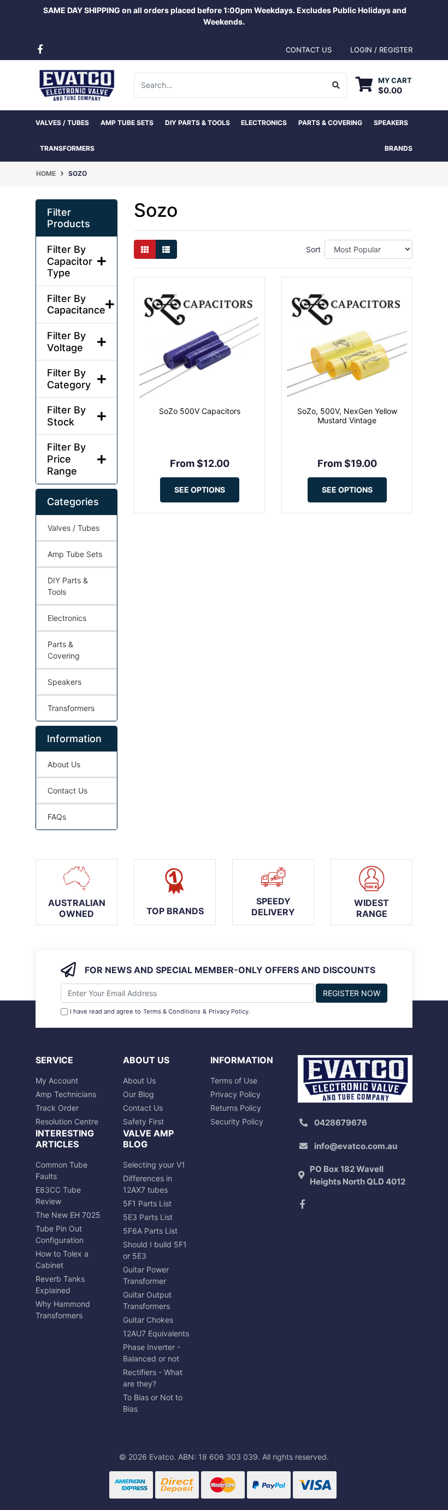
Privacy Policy (229, 1011)
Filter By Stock (66, 416)
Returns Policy (235, 1107)
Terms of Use (233, 1080)
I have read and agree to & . (160, 1011)
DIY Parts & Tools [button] (197, 123)
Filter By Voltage (66, 341)
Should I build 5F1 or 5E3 (155, 1250)
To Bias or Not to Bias (152, 1403)
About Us (64, 764)
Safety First (143, 1121)
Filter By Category (69, 378)
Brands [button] (398, 148)
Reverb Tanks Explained (60, 1284)
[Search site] (336, 85)
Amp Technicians (66, 1094)
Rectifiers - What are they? (152, 1377)
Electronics (67, 618)
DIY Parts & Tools (68, 586)
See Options (199, 489)
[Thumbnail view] (145, 249)
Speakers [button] (391, 123)
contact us (309, 49)
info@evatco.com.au (355, 1146)
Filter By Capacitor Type (69, 261)
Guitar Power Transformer (146, 1275)
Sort (313, 249)
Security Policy (236, 1121)
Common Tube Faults (61, 1170)
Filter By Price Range (66, 458)
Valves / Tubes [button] (62, 123)
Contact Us (67, 790)
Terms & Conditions (172, 1011)
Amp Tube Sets (75, 554)
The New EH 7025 (68, 1214)
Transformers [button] (67, 148)
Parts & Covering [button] (330, 123)
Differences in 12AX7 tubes (147, 1184)
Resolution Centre (67, 1121)
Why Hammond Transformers (63, 1309)
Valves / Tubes (73, 527)
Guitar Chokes (148, 1319)
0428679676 (340, 1122)
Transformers (71, 708)
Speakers (64, 681)
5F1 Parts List (147, 1203)
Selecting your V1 (154, 1164)
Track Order (57, 1107)
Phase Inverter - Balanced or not (151, 1352)
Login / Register (381, 49)
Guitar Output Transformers (147, 1300)
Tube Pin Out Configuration (60, 1234)
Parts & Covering (64, 649)
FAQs (57, 816)
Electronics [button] (264, 123)
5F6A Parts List (150, 1230)
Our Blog (138, 1094)
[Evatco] (76, 83)
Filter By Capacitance (76, 304)
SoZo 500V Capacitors (199, 411)
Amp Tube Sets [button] (127, 123)
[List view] (166, 249)
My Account (57, 1080)
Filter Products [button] (68, 218)
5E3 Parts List (148, 1217)
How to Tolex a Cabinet (62, 1259)
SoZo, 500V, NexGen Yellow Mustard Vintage (347, 415)
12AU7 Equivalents (156, 1333)
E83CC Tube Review (58, 1195)
